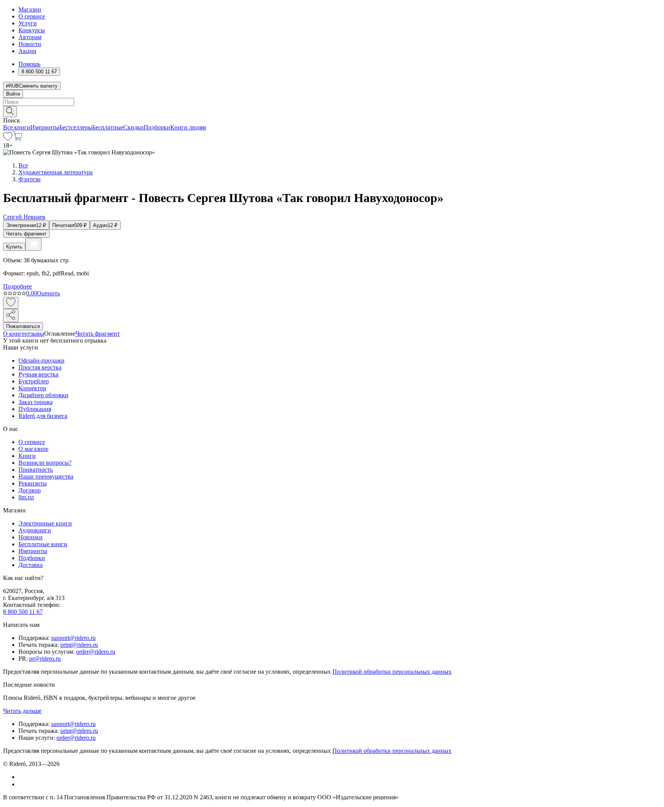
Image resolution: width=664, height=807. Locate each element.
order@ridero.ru (95, 651)
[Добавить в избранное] (10, 303)
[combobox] (332, 102)
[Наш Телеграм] (21, 784)
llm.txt (26, 497)
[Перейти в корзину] (17, 138)
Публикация (34, 409)
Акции (27, 51)
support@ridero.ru (73, 638)
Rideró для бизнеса (42, 416)
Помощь (29, 64)
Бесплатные (107, 127)
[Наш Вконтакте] (22, 777)
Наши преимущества (45, 476)
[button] (332, 111)
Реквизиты (32, 483)
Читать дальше (22, 711)
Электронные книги (45, 523)
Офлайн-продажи (41, 360)
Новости (29, 44)
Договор (29, 490)
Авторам (30, 37)
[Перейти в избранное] (7, 138)
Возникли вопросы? (44, 462)
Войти (13, 94)
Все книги (16, 127)
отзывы (34, 333)
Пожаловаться (23, 326)
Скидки (133, 127)
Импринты (44, 127)
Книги (27, 455)
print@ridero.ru (79, 644)
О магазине (33, 449)
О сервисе (31, 16)
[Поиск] (10, 111)
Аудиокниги (34, 530)
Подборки (157, 127)
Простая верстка (39, 367)
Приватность (35, 469)
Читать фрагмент (26, 234)
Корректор (32, 388)
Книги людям (188, 127)
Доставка (30, 565)
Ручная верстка (38, 374)
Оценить (48, 293)
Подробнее (17, 286)
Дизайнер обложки (43, 395)
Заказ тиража (35, 402)
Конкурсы (31, 30)
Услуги (27, 23)
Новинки (30, 537)
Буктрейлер (33, 381)
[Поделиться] (10, 315)
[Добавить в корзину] (33, 244)
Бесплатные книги (42, 544)
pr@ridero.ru (45, 658)
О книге (14, 333)
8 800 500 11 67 (23, 611)
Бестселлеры (75, 127)
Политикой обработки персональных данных (392, 671)
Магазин (29, 9)
